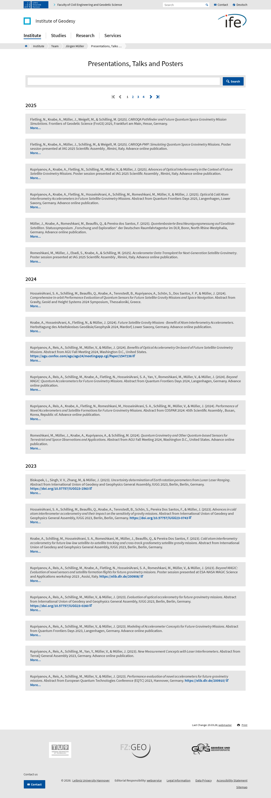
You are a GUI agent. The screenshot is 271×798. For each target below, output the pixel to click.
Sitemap (241, 787)
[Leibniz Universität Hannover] (36, 4)
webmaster (225, 725)
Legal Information (178, 780)
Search (235, 81)
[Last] (157, 96)
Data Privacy (203, 780)
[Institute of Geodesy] (25, 46)
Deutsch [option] (241, 5)
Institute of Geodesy (55, 21)
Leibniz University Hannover (91, 780)
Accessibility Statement (232, 780)
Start (207, 4)
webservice (154, 780)
